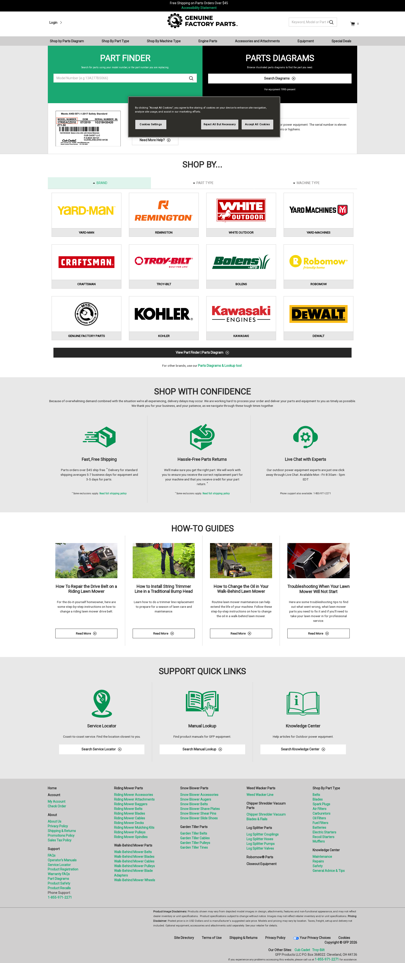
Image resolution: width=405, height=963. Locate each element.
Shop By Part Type (326, 788)
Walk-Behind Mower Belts (133, 852)
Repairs (318, 861)
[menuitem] (69, 41)
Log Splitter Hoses (260, 839)
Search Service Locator (99, 749)
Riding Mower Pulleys (130, 832)
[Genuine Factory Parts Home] (202, 20)
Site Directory (184, 938)
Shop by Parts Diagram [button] (67, 41)
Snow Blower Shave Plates (200, 809)
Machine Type (308, 183)
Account (54, 795)
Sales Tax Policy (59, 840)
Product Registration (63, 869)
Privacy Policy (58, 826)
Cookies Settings (151, 124)
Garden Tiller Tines (194, 847)
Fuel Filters (320, 823)
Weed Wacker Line (260, 795)
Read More (96, 634)
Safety (318, 866)
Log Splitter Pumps (261, 844)
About (52, 815)
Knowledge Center (326, 850)
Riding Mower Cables (129, 818)
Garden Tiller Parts (194, 827)
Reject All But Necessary (220, 124)
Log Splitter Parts (259, 828)
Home (52, 788)
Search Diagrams (277, 78)
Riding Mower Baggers (130, 804)
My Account (56, 801)
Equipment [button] (306, 41)
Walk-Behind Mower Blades (134, 856)
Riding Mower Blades (129, 813)
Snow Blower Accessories (199, 795)
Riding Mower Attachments (134, 799)
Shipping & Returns (62, 831)
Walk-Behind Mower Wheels (134, 880)
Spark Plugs (321, 804)
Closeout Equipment (262, 864)
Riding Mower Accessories (133, 795)
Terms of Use (212, 938)
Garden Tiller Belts (193, 833)
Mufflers (319, 841)
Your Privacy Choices (315, 938)
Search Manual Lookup (199, 749)
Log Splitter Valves (260, 848)
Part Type (205, 183)
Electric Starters (324, 832)
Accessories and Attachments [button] (257, 41)
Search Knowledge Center (300, 749)
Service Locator (59, 865)
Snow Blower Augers (195, 799)
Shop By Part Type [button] (115, 41)
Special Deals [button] (341, 41)
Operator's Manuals (62, 860)
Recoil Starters (323, 837)
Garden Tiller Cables (195, 838)
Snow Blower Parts (194, 788)
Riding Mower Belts (128, 809)
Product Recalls (59, 888)
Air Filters (319, 809)
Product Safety (59, 883)
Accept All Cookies (257, 124)
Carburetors (321, 813)
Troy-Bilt (318, 950)
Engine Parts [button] (208, 41)
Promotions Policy (61, 835)
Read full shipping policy (113, 493)
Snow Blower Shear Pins (198, 813)
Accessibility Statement (199, 8)
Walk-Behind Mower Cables (134, 861)
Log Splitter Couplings (263, 834)
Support (54, 849)
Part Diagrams (58, 878)
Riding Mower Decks (129, 823)
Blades (318, 799)
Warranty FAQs (59, 874)
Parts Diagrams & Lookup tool (220, 365)
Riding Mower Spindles (131, 837)
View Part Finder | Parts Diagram (199, 352)
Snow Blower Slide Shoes (199, 818)
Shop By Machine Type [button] (164, 41)
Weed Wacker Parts (261, 788)
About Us (54, 821)
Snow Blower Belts (194, 804)
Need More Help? (152, 140)
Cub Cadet (302, 950)
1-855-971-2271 (60, 897)
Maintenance (322, 856)
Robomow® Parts (260, 857)
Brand (102, 183)
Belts (316, 795)
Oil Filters (319, 818)
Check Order (57, 806)
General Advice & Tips (329, 870)
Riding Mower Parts (128, 788)
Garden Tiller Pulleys (195, 843)
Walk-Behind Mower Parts (133, 845)
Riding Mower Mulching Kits (134, 827)
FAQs (52, 855)
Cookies (344, 938)
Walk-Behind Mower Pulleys (134, 866)
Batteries (319, 827)
